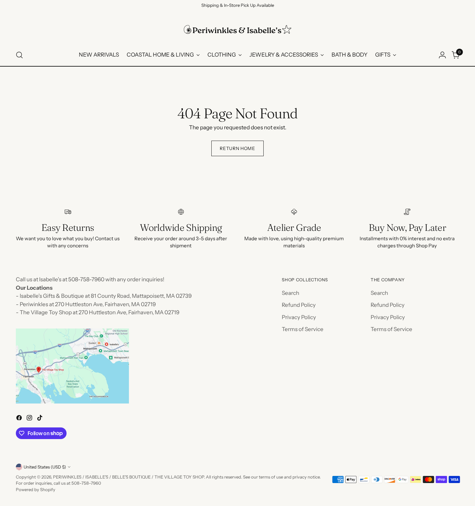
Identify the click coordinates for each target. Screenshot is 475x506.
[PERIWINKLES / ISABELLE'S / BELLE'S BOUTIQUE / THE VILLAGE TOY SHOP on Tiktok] (40, 419)
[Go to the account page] (442, 54)
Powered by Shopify (35, 489)
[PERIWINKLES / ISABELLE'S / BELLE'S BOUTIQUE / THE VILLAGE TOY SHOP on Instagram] (30, 419)
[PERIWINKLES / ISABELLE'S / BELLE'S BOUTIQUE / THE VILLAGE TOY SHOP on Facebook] (20, 419)
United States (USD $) (45, 466)
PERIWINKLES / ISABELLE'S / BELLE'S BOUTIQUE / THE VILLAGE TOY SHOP (128, 476)
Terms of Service (302, 329)
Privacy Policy (299, 317)
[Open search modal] (19, 54)
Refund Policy (299, 305)
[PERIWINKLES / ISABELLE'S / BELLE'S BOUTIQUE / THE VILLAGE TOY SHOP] (237, 29)
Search (290, 293)
